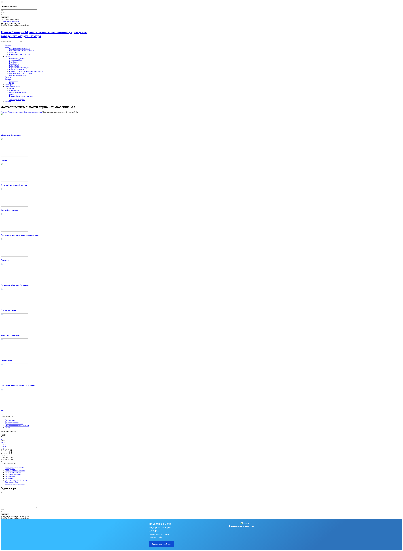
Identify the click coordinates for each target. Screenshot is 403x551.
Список (3, 444)
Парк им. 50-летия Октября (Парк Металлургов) (26, 71)
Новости (8, 77)
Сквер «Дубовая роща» (17, 75)
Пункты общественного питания (21, 96)
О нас (7, 47)
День (2, 448)
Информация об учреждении (19, 49)
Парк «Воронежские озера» (15, 467)
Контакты (8, 102)
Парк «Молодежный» (13, 474)
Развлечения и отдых (12, 86)
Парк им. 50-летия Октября (15, 471)
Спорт (11, 94)
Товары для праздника (17, 100)
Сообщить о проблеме (161, 544)
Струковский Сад (15, 60)
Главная (8, 45)
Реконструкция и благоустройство (21, 50)
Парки (7, 56)
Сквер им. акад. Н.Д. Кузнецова (20, 73)
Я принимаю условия (11, 19)
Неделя (3, 446)
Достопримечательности (18, 92)
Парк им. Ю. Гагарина (17, 58)
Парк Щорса (13, 62)
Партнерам (9, 85)
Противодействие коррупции (19, 54)
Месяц (3, 442)
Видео (11, 83)
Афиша (11, 88)
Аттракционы (14, 90)
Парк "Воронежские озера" (19, 68)
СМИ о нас (13, 52)
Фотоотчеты (13, 81)
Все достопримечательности (15, 484)
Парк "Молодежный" (17, 69)
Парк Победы (14, 64)
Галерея (8, 79)
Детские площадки (16, 98)
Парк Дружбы (14, 66)
